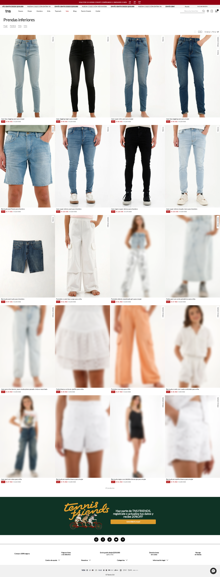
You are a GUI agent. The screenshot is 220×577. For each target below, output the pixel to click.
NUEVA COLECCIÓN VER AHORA (51, 6)
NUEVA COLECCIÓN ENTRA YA (106, 6)
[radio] (195, 32)
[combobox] (192, 11)
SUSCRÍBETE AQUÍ (133, 521)
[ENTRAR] (197, 6)
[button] (212, 32)
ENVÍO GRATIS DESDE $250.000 (23, 6)
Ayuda (187, 6)
